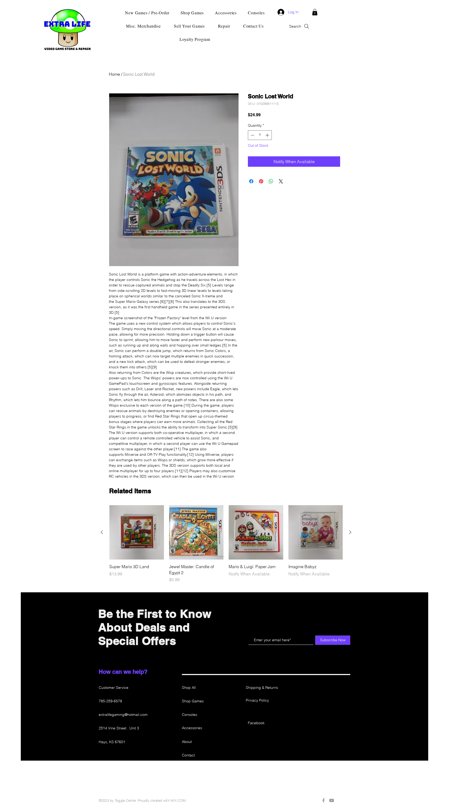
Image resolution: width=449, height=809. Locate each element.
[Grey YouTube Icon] (331, 800)
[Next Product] (350, 532)
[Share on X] (281, 181)
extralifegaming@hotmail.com (123, 714)
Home (114, 74)
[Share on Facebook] (251, 181)
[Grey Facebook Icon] (323, 800)
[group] (226, 544)
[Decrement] (252, 135)
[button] (315, 12)
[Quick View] (136, 532)
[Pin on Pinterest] (261, 181)
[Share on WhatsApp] (271, 181)
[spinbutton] (260, 135)
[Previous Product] (102, 532)
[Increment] (268, 135)
